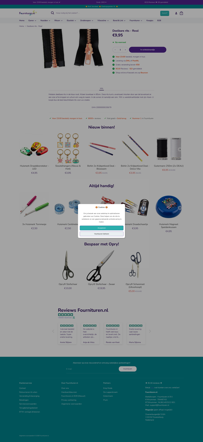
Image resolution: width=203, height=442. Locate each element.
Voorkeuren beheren (101, 234)
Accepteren (102, 228)
